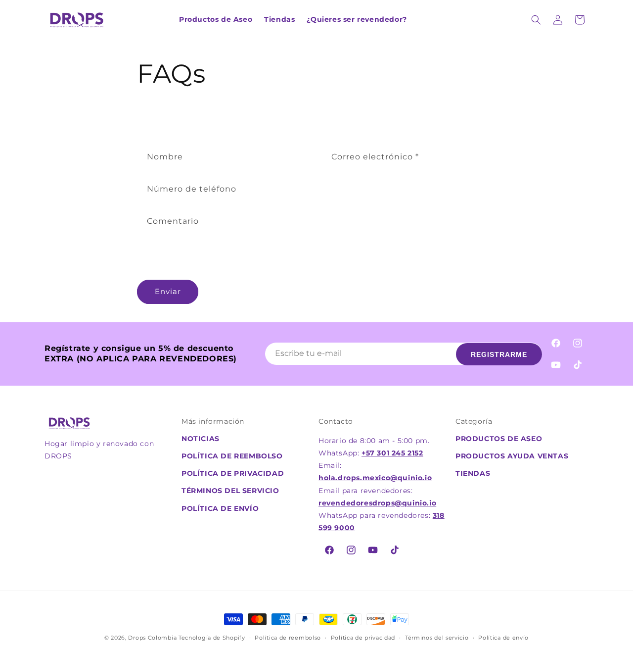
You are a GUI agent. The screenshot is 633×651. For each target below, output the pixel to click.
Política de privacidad (232, 473)
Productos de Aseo (498, 438)
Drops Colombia (152, 637)
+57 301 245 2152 (392, 453)
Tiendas (472, 473)
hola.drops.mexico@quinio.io (375, 477)
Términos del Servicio (230, 490)
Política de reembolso (232, 455)
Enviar (168, 291)
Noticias (200, 438)
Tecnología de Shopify (212, 637)
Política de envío (220, 508)
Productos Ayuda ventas (511, 455)
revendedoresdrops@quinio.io (377, 503)
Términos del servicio (437, 637)
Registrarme (499, 354)
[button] (536, 20)
